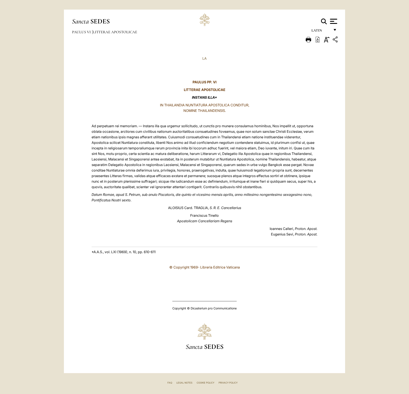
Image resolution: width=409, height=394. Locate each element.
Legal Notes (184, 382)
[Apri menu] (333, 21)
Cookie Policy (205, 382)
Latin (321, 31)
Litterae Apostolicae (115, 32)
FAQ (169, 382)
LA (204, 58)
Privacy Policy (228, 382)
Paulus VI (82, 32)
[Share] (336, 40)
